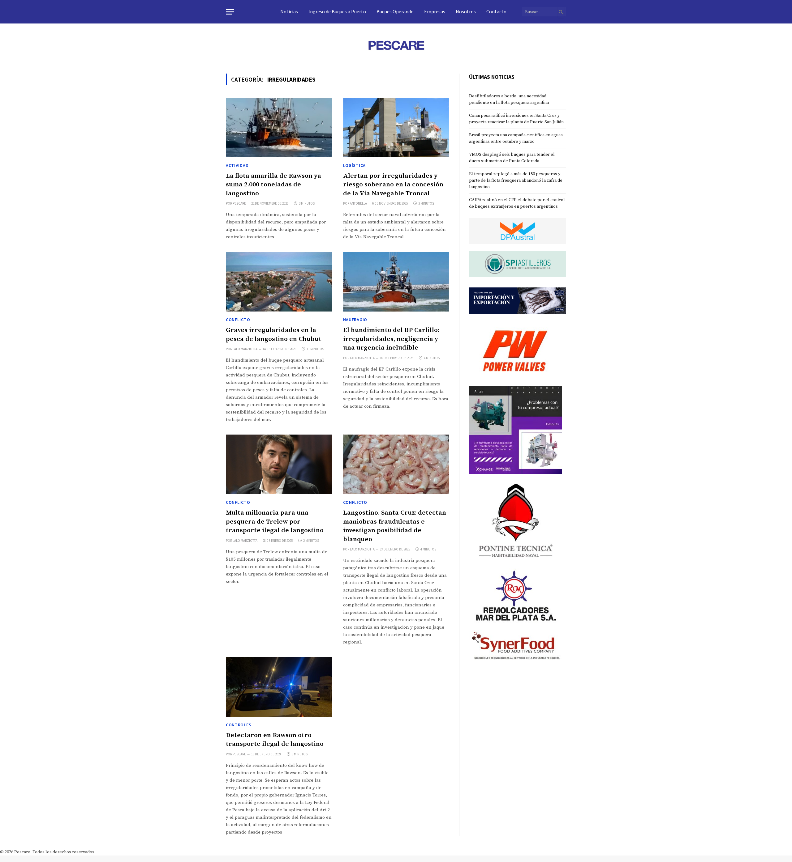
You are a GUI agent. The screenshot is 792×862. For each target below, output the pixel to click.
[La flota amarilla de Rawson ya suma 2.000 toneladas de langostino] (279, 127)
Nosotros (466, 11)
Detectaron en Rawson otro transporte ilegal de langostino (275, 739)
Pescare (239, 203)
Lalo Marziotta (245, 349)
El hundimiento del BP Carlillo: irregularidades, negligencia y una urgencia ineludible (391, 339)
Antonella (358, 203)
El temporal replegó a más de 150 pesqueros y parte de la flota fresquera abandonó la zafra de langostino (515, 180)
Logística (354, 165)
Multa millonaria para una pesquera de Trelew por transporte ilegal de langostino (275, 521)
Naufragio (355, 319)
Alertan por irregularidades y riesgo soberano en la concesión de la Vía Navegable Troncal (393, 184)
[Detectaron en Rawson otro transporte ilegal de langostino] (279, 687)
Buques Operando (395, 11)
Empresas (434, 11)
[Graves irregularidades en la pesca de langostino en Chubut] (279, 282)
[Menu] (230, 12)
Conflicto (238, 319)
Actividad (237, 165)
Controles (238, 725)
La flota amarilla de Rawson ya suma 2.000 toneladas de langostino (273, 184)
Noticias (289, 11)
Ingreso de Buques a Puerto (337, 11)
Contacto (496, 11)
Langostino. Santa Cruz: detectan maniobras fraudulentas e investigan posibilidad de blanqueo (394, 526)
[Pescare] (396, 45)
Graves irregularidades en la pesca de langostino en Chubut (273, 334)
